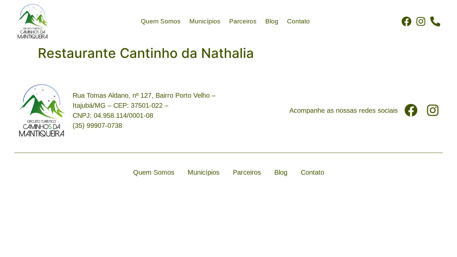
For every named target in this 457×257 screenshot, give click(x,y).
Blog (271, 21)
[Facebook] (406, 21)
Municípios (204, 21)
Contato (298, 21)
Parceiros (243, 21)
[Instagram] (421, 21)
